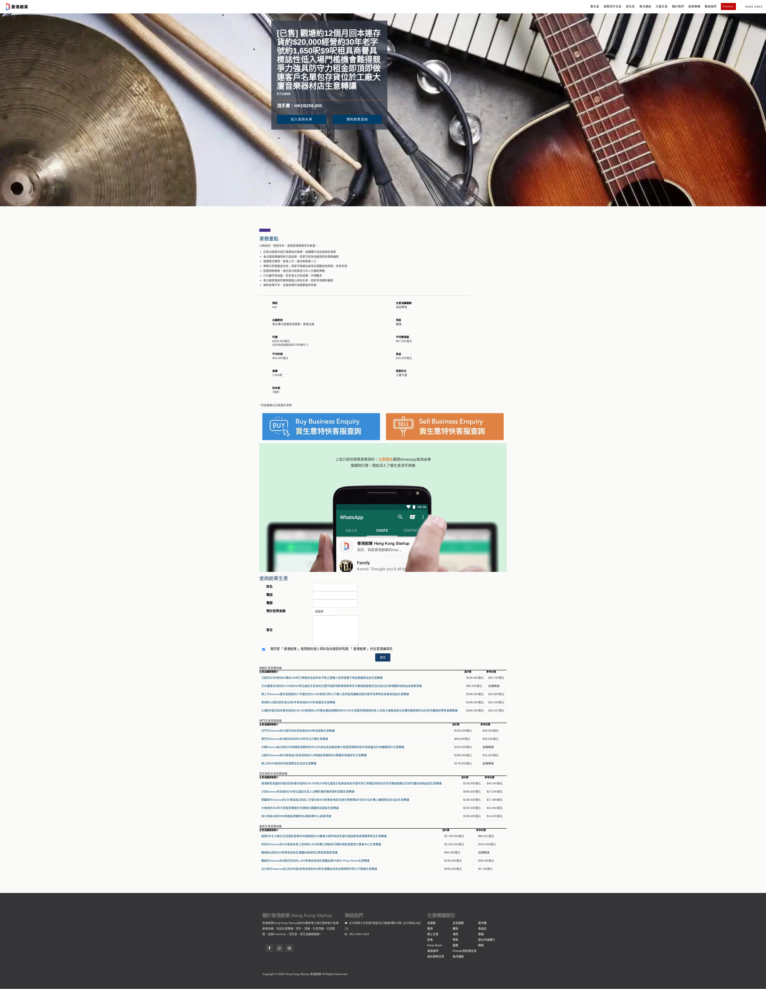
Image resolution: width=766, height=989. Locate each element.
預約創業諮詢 (357, 119)
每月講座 (645, 6)
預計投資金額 (275, 611)
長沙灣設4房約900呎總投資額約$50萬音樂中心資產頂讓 (296, 816)
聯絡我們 (711, 6)
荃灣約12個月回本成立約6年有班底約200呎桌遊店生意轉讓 (298, 702)
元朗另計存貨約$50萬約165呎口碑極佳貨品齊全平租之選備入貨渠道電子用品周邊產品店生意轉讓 (322, 677)
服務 (455, 945)
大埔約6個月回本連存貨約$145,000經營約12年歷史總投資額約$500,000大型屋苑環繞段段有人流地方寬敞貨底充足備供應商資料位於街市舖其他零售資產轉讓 (359, 710)
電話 (269, 594)
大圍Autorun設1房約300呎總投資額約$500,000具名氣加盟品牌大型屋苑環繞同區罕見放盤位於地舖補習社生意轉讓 (332, 747)
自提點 (431, 923)
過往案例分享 (435, 956)
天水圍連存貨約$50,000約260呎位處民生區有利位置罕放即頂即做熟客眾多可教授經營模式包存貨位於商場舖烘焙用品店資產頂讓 (341, 685)
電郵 (269, 603)
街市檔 (482, 923)
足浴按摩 (458, 923)
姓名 (269, 586)
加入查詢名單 (301, 119)
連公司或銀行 (486, 939)
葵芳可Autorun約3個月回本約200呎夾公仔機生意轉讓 (294, 738)
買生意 (630, 6)
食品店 (482, 928)
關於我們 (678, 6)
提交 (383, 657)
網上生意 (432, 934)
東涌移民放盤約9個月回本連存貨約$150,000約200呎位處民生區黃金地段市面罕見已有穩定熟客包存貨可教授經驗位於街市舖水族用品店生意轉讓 (351, 783)
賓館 (481, 934)
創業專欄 (694, 6)
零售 (455, 939)
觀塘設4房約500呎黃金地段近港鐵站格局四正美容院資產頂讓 (299, 852)
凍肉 (455, 934)
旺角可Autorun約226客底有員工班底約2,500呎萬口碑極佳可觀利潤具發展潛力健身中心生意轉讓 (321, 844)
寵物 (455, 928)
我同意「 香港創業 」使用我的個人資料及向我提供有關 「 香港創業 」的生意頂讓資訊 (331, 649)
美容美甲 (432, 950)
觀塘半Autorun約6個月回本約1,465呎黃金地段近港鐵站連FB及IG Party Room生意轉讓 (315, 860)
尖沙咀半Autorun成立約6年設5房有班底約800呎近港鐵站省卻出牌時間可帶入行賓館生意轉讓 (319, 868)
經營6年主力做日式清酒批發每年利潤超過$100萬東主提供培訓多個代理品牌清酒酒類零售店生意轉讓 (324, 836)
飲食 (430, 939)
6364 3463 (753, 6)
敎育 (430, 928)
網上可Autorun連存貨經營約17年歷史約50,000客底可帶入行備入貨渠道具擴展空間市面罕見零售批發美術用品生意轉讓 (335, 694)
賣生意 (594, 6)
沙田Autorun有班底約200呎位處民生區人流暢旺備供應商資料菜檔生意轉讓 (307, 791)
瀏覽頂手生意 (613, 6)
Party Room (434, 945)
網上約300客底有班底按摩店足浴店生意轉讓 (288, 763)
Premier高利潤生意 (465, 950)
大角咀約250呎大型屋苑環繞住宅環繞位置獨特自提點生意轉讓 (300, 807)
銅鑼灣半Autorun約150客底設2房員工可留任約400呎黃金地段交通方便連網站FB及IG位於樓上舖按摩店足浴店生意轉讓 (335, 799)
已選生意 (662, 6)
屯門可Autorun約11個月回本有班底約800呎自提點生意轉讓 (298, 730)
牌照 (481, 945)
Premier (728, 6)
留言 (269, 630)
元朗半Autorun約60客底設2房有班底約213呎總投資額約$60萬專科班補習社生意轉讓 (314, 755)
